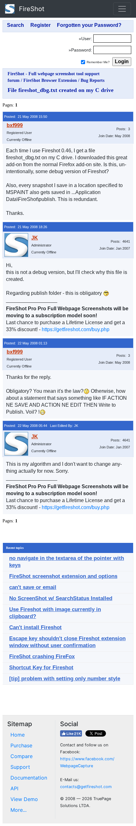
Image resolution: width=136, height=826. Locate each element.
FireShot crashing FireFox (42, 656)
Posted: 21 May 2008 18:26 (25, 227)
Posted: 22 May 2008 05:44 (25, 426)
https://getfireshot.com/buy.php (75, 329)
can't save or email (32, 587)
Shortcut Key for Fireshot (41, 668)
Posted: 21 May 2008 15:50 (25, 116)
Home (17, 735)
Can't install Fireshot (35, 627)
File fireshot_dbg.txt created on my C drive (61, 90)
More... (18, 810)
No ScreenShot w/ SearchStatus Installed (60, 598)
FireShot (30, 9)
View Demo (24, 799)
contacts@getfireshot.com (86, 786)
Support (20, 767)
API (14, 788)
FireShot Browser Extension (50, 80)
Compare (21, 756)
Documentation (28, 777)
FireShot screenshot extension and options (63, 576)
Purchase (21, 745)
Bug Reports (92, 80)
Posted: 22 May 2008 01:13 (25, 343)
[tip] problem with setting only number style (64, 679)
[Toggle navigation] (122, 9)
